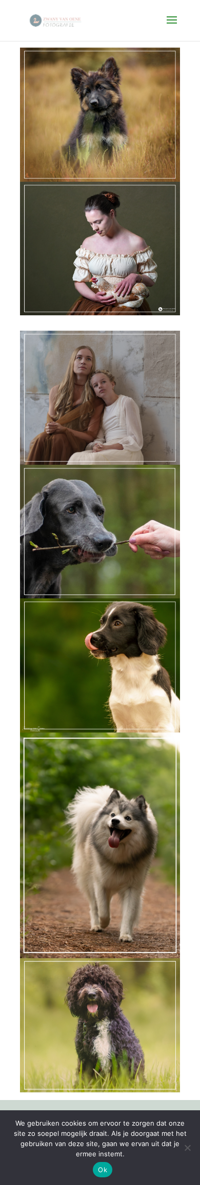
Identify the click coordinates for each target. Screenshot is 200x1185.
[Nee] (187, 1148)
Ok (102, 1170)
